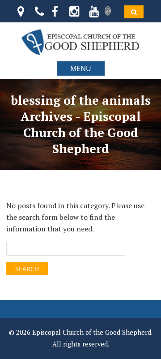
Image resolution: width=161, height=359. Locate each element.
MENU (80, 68)
